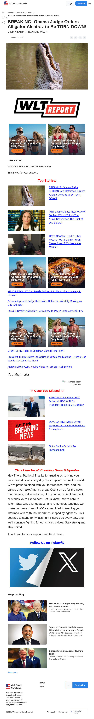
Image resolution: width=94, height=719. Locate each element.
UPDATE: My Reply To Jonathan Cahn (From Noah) (36, 350)
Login (70, 3)
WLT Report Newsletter (16, 12)
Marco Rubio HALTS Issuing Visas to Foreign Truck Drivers (40, 366)
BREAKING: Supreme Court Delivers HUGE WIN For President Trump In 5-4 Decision (66, 401)
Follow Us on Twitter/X (47, 543)
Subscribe (81, 3)
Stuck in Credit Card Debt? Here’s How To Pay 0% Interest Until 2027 (45, 311)
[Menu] (89, 3)
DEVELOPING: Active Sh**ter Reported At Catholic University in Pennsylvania (67, 426)
